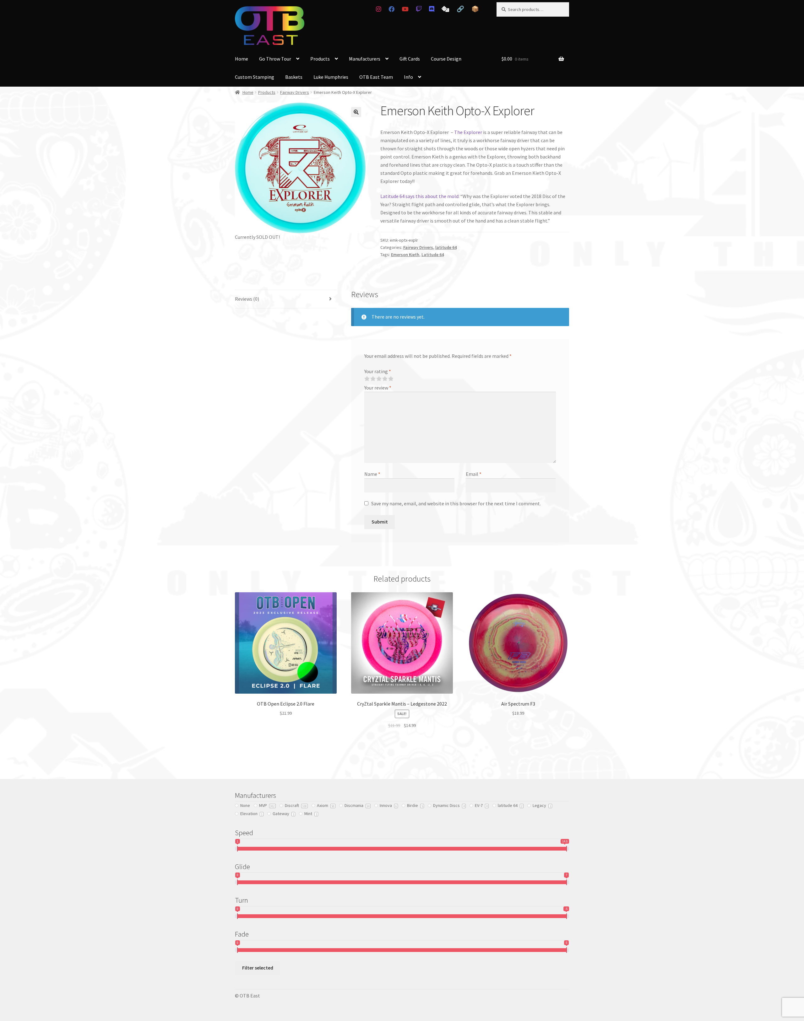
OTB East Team (376, 77)
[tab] (286, 299)
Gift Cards (409, 59)
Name (372, 474)
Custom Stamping (254, 77)
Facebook (391, 9)
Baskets (293, 77)
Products (320, 59)
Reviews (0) (247, 299)
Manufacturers (364, 59)
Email (473, 474)
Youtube (405, 9)
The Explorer (468, 132)
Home (241, 59)
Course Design (446, 59)
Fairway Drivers (294, 92)
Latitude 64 (432, 254)
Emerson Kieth (405, 254)
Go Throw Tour (275, 59)
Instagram (378, 9)
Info (408, 77)
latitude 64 (446, 247)
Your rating (377, 371)
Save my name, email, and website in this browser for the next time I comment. (456, 503)
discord (431, 9)
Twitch (419, 9)
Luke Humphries (330, 77)
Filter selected (257, 968)
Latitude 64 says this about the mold (419, 196)
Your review (377, 387)
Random (445, 9)
